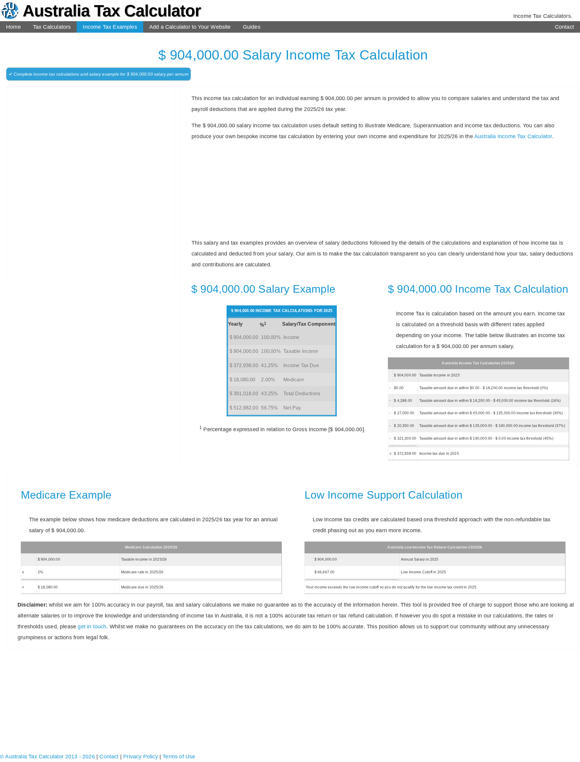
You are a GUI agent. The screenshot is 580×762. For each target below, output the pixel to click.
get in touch (92, 627)
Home (13, 27)
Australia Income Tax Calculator (513, 136)
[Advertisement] (93, 135)
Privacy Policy (140, 757)
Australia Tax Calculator (112, 11)
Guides (251, 27)
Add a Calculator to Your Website (190, 27)
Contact (564, 27)
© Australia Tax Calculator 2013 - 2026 (47, 757)
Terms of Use (179, 757)
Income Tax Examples (110, 27)
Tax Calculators (52, 27)
